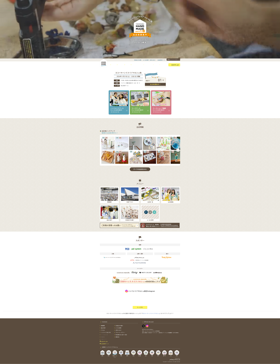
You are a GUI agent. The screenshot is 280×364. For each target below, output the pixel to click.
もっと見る (140, 307)
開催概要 (113, 64)
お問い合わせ (152, 60)
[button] (177, 150)
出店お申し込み (175, 65)
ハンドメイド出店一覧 (137, 64)
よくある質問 (146, 60)
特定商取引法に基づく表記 (121, 334)
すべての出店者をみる (140, 169)
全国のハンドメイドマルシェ (173, 59)
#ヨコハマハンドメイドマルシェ (151, 313)
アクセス (127, 64)
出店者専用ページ (161, 60)
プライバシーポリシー (120, 332)
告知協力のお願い (138, 60)
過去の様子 (120, 64)
